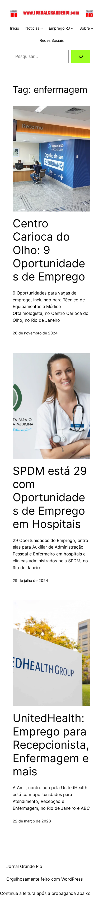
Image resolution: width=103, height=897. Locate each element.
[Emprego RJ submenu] (72, 28)
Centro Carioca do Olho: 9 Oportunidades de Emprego (49, 250)
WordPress (72, 879)
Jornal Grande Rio (24, 866)
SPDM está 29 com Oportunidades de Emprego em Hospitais (50, 497)
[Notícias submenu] (41, 28)
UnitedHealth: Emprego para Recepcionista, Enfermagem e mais (51, 744)
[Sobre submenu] (92, 28)
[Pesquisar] (80, 56)
